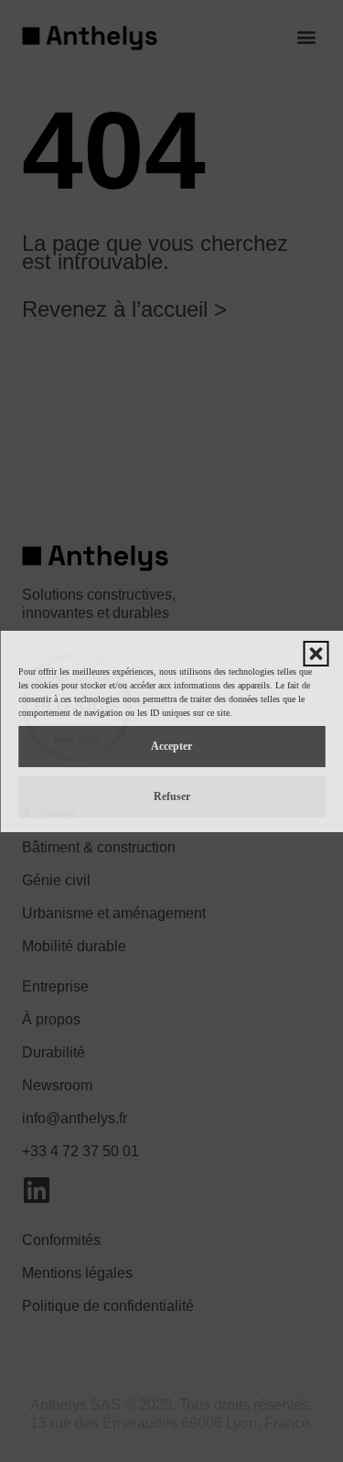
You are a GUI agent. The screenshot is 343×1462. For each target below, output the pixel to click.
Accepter (171, 746)
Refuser (172, 796)
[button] (315, 653)
